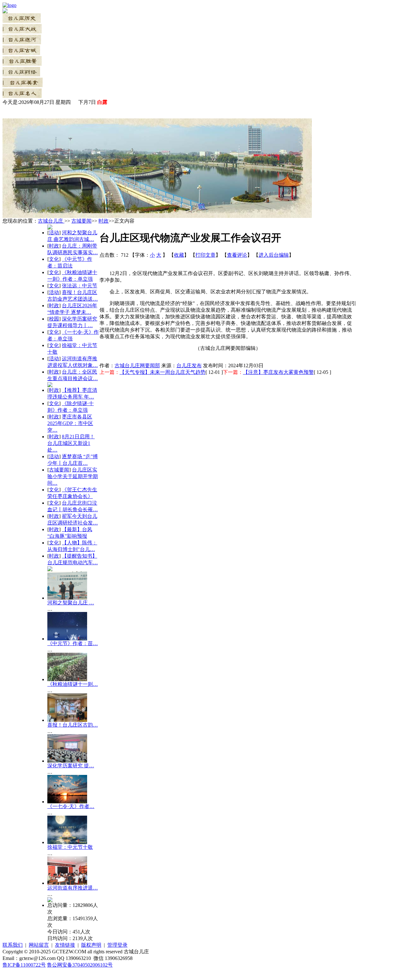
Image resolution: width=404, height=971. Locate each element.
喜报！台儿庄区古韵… (72, 725)
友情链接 (65, 945)
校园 (54, 318)
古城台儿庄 (51, 221)
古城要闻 (81, 221)
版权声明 (91, 945)
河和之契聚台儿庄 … (70, 602)
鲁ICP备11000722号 (24, 965)
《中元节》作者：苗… (72, 643)
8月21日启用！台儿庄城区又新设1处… (71, 443)
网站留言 (39, 945)
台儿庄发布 (189, 365)
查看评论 (237, 255)
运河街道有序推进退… (72, 887)
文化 (54, 259)
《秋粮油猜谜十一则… (72, 684)
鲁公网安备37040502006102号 (80, 965)
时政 (103, 221)
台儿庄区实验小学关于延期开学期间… (72, 476)
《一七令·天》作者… (70, 806)
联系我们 (13, 945)
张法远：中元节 (79, 285)
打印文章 (205, 255)
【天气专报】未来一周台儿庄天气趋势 (162, 372)
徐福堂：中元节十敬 (70, 847)
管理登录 (117, 945)
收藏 (179, 255)
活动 (54, 232)
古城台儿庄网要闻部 (137, 365)
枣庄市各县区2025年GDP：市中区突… (70, 423)
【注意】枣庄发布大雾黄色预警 (278, 372)
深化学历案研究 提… (70, 765)
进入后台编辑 (273, 255)
